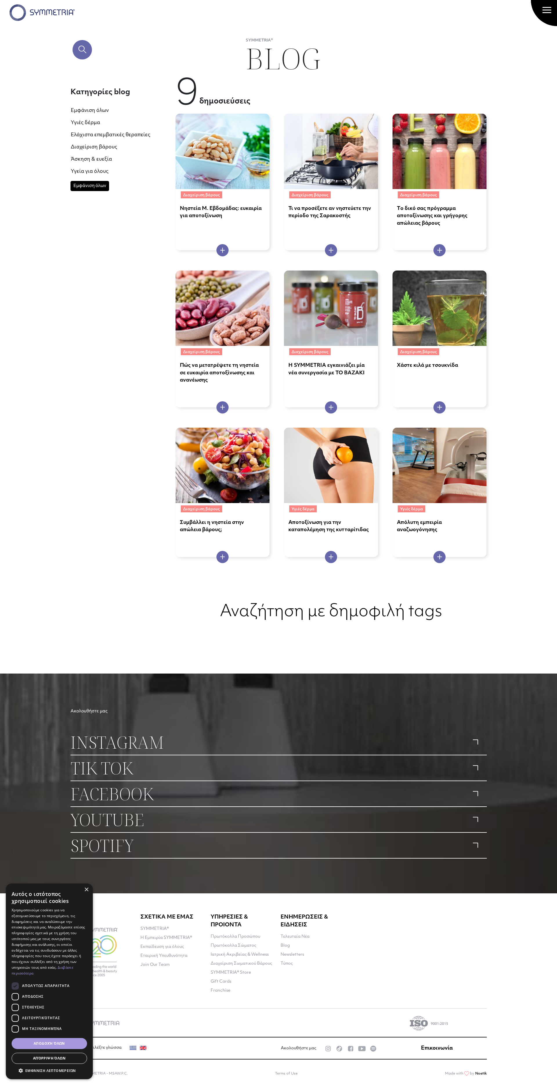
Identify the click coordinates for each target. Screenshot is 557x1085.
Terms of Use (286, 1073)
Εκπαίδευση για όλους (162, 947)
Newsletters (292, 954)
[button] (49, 1070)
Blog (285, 946)
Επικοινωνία (437, 1048)
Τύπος (287, 963)
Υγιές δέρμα (85, 122)
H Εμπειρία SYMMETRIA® (166, 938)
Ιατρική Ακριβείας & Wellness (240, 954)
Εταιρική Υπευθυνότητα (163, 956)
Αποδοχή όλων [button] (49, 1043)
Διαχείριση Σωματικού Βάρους (241, 963)
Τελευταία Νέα (295, 937)
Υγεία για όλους (89, 171)
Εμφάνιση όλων (90, 110)
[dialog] (49, 981)
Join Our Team (155, 965)
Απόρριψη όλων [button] (49, 1058)
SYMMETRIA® (154, 929)
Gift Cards (221, 981)
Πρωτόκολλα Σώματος (233, 946)
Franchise (220, 990)
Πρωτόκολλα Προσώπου (235, 937)
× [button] (86, 890)
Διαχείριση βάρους (94, 147)
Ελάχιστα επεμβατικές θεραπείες (110, 135)
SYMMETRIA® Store (231, 972)
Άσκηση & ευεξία (91, 159)
